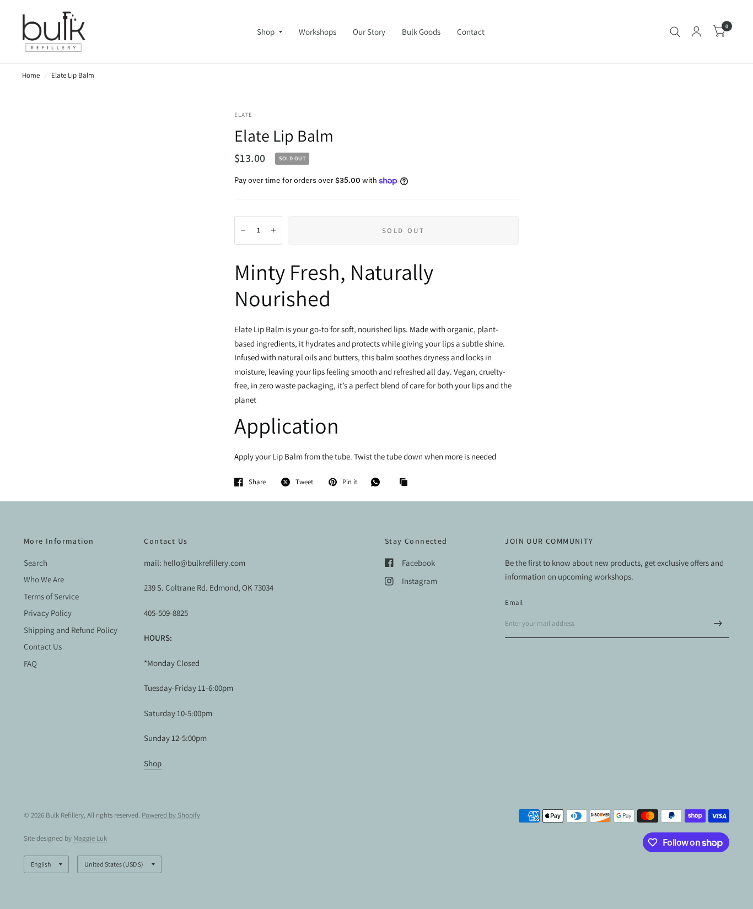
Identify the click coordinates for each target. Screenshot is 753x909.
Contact (471, 31)
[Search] (675, 31)
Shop (266, 31)
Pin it (349, 482)
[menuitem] (270, 32)
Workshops (317, 31)
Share (257, 482)
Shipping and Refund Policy (70, 630)
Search (35, 563)
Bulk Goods (421, 31)
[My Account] (696, 31)
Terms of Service (51, 596)
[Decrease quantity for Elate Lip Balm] (243, 230)
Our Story (369, 31)
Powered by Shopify (171, 815)
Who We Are (44, 579)
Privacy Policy (48, 613)
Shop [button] (153, 763)
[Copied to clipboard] (406, 483)
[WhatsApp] (378, 482)
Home (31, 75)
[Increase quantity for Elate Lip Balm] (273, 230)
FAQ (30, 663)
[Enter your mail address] (718, 623)
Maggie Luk (90, 838)
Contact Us (43, 646)
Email (514, 602)
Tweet (304, 482)
